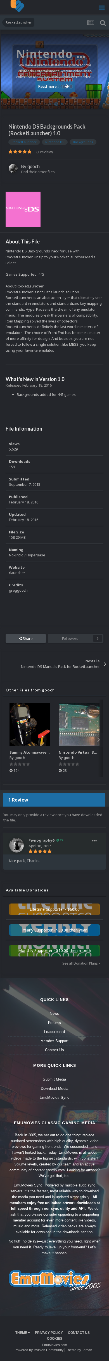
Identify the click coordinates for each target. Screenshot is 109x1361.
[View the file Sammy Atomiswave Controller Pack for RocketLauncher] (30, 724)
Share (27, 638)
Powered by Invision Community (39, 1350)
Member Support (54, 1041)
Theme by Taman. (79, 1350)
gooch (33, 166)
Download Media (54, 1088)
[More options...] (94, 841)
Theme (21, 1333)
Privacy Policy (49, 1333)
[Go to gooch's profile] (13, 168)
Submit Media (54, 1079)
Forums (54, 1023)
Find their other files (38, 171)
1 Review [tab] (18, 800)
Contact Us (54, 1050)
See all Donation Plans (80, 963)
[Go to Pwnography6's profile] (16, 845)
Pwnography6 (41, 840)
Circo (99, 102)
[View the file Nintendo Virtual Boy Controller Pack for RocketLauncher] (79, 724)
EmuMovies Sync (55, 1097)
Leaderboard (54, 1032)
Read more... (48, 86)
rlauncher (17, 572)
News (54, 1013)
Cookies (54, 1339)
